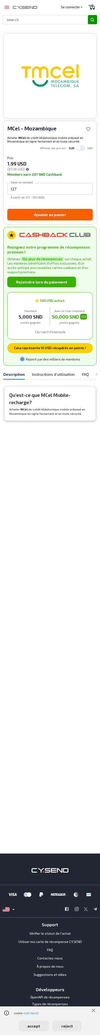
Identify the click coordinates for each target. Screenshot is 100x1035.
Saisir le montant (22, 182)
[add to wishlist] (88, 129)
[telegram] (95, 909)
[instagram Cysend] (76, 909)
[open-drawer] (7, 7)
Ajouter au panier (50, 214)
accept (33, 1026)
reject (67, 1026)
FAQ (50, 950)
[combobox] (43, 19)
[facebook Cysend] (66, 909)
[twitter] (86, 909)
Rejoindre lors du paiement (41, 282)
